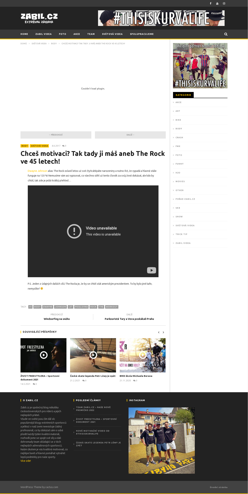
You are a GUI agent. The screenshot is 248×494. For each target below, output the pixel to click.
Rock (93, 307)
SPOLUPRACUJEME (142, 34)
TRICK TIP (181, 234)
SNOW (179, 217)
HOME (24, 34)
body (37, 307)
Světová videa (39, 43)
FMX (178, 146)
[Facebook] (210, 3)
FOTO (62, 34)
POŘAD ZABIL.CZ (185, 199)
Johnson (60, 307)
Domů (24, 43)
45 (30, 307)
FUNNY (180, 164)
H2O (178, 173)
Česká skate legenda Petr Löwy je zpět (92, 376)
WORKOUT (112, 307)
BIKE (178, 120)
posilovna (81, 307)
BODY (54, 43)
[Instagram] (224, 3)
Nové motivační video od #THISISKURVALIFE (92, 432)
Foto (179, 155)
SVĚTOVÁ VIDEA (112, 34)
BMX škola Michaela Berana (136, 376)
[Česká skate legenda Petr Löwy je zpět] (93, 355)
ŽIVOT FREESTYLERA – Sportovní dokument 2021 (96, 420)
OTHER (180, 190)
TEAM (91, 34)
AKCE (77, 34)
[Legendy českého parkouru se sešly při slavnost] (162, 440)
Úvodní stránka (218, 487)
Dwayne (47, 307)
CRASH (179, 137)
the (101, 307)
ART (178, 111)
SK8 (178, 208)
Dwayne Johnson (37, 170)
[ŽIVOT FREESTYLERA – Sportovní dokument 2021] (43, 355)
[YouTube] (217, 3)
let (71, 307)
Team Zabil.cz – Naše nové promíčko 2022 (93, 408)
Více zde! (26, 460)
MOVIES (180, 181)
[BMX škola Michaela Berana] (143, 355)
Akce (179, 102)
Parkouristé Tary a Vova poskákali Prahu (129, 317)
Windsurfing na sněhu (57, 317)
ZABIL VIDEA (43, 34)
